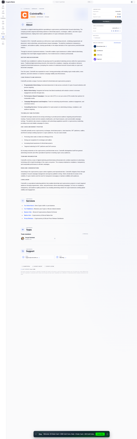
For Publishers (28, 209)
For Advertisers (29, 205)
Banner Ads (27, 212)
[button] (3, 42)
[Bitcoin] (116, 17)
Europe (119, 14)
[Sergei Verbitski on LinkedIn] (55, 238)
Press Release (28, 218)
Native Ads (27, 215)
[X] (112, 31)
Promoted (33, 16)
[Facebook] (116, 31)
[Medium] (118, 31)
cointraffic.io (115, 28)
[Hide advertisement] (107, 434)
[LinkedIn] (114, 31)
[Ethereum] (118, 17)
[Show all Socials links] (120, 31)
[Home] (21, 9)
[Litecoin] (120, 17)
